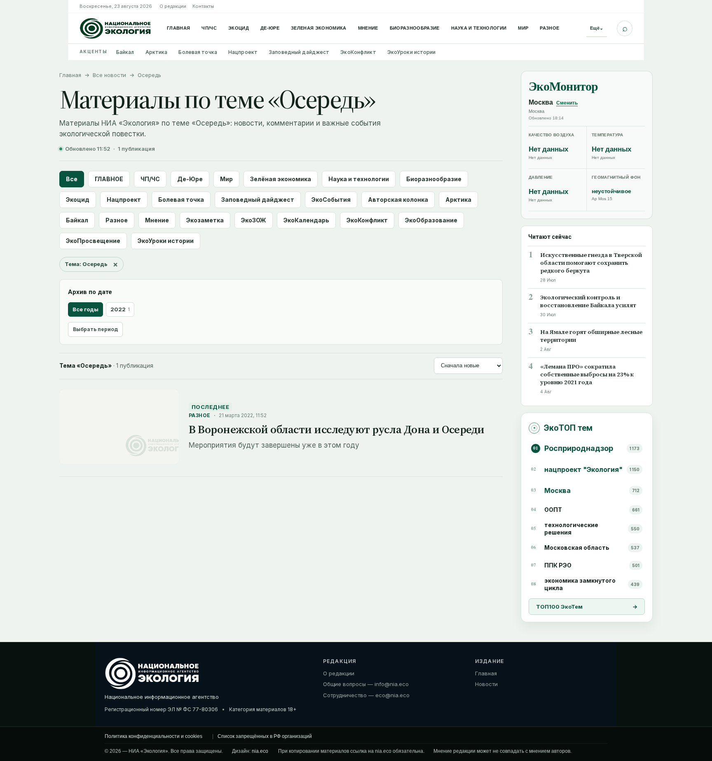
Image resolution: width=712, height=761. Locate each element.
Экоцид (238, 28)
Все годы (85, 309)
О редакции (172, 6)
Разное (549, 28)
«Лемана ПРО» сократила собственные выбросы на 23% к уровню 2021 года (587, 374)
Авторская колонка (398, 199)
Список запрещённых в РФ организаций (265, 736)
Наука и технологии (479, 28)
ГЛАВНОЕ (109, 178)
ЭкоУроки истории (411, 52)
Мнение (368, 28)
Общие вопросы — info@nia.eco (366, 684)
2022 (120, 309)
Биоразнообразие (415, 28)
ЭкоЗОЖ (253, 220)
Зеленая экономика (319, 28)
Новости (486, 684)
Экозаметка (205, 220)
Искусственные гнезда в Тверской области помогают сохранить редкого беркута (591, 263)
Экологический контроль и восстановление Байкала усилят (588, 301)
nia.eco (260, 751)
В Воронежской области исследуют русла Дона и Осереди (337, 429)
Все (71, 178)
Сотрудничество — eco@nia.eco (366, 695)
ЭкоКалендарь (306, 220)
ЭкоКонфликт (358, 52)
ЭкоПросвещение (93, 240)
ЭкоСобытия (331, 199)
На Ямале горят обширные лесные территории (591, 336)
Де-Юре (269, 28)
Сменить (567, 103)
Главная (178, 28)
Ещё (596, 28)
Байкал (125, 52)
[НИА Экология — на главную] (115, 28)
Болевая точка (197, 52)
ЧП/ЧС (209, 28)
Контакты (203, 6)
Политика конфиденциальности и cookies (153, 736)
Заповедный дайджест (299, 52)
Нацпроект (243, 52)
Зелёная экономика (280, 178)
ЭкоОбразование (431, 220)
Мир (523, 28)
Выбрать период (95, 329)
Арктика (156, 52)
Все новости (109, 75)
